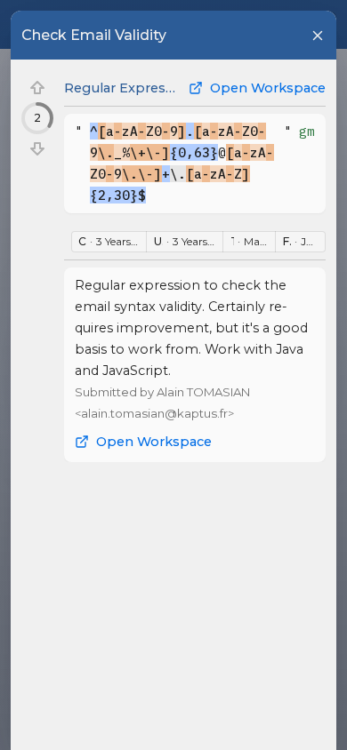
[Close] (318, 35)
